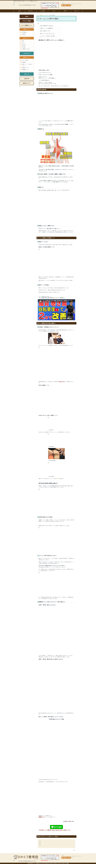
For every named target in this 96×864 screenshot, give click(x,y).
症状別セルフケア (27, 83)
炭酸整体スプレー (25, 69)
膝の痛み (24, 46)
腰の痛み (24, 34)
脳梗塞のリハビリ (25, 67)
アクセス (53, 10)
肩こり (23, 42)
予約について (76, 10)
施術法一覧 (26, 74)
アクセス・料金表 (27, 20)
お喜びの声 (26, 78)
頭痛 (23, 40)
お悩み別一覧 (27, 53)
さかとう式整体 (25, 60)
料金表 (65, 10)
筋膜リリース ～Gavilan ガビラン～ (27, 65)
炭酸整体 (24, 62)
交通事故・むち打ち (26, 48)
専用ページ (57, 478)
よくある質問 (42, 10)
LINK (68, 863)
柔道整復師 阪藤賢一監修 (68, 821)
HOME (19, 10)
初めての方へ (30, 10)
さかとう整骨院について (26, 25)
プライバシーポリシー (62, 863)
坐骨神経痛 (24, 32)
